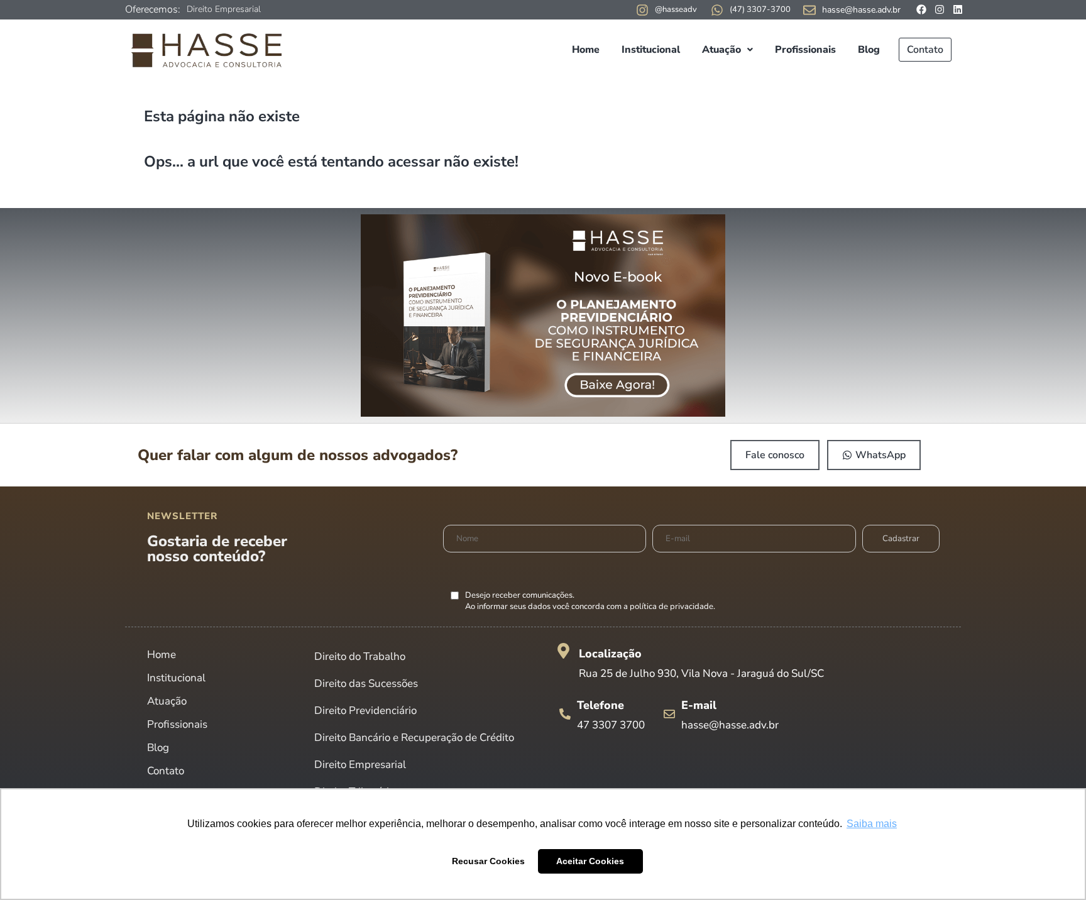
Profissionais (805, 50)
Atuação (721, 50)
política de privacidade (671, 606)
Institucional (651, 50)
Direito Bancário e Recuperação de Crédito (414, 737)
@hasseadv (676, 9)
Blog (869, 50)
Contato (925, 50)
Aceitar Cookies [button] (590, 861)
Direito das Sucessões (366, 683)
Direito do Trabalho (359, 656)
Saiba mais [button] (872, 823)
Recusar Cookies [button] (488, 861)
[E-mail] (669, 714)
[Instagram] (939, 9)
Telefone (600, 705)
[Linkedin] (958, 9)
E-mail (698, 705)
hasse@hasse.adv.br (861, 10)
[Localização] (563, 651)
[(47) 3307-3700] (717, 10)
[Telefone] (565, 714)
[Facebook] (921, 9)
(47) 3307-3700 (760, 9)
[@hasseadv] (642, 10)
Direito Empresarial (224, 9)
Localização (610, 653)
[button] (727, 49)
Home (586, 50)
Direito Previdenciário (365, 710)
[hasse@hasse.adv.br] (809, 10)
